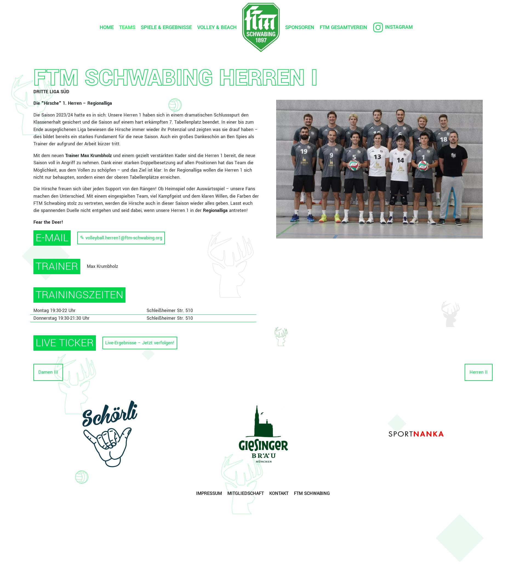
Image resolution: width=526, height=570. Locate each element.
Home (107, 27)
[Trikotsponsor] (263, 434)
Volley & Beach (217, 27)
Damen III (48, 372)
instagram (399, 27)
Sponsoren (299, 27)
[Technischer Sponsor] (416, 433)
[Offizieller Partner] (109, 434)
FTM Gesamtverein (343, 27)
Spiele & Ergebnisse (166, 27)
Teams (127, 27)
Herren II (479, 372)
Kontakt (278, 493)
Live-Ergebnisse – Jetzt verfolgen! (140, 343)
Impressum (209, 493)
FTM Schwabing (312, 493)
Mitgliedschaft (245, 493)
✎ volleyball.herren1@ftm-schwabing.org (121, 238)
